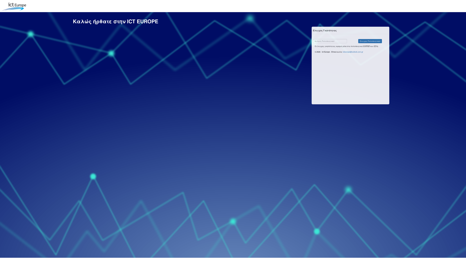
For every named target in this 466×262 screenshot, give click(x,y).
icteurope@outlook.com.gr (353, 52)
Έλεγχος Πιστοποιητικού (370, 41)
